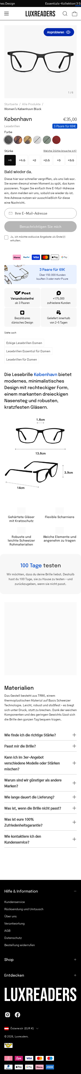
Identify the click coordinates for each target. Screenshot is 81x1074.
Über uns (10, 916)
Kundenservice (14, 902)
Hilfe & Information (21, 891)
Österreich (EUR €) (22, 1028)
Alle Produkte (31, 104)
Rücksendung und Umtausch (23, 909)
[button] (65, 13)
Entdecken (14, 975)
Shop (9, 959)
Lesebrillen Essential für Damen (28, 351)
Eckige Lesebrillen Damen (24, 342)
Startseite (11, 104)
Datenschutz (13, 937)
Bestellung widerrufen (19, 945)
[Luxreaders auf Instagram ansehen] (7, 1014)
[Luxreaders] (40, 14)
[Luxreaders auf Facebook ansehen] (17, 1014)
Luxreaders (21, 1036)
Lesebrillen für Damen (21, 359)
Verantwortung (14, 923)
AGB (7, 930)
